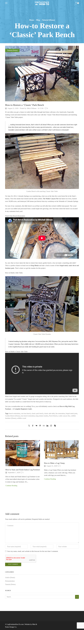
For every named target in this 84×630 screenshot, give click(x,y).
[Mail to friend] (44, 426)
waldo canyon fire (64, 416)
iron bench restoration (28, 416)
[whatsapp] (51, 426)
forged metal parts (71, 413)
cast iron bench (26, 413)
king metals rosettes (42, 416)
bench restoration (14, 413)
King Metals (35, 265)
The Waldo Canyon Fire (50, 199)
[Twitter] (29, 426)
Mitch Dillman (31, 108)
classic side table (49, 413)
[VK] (36, 426)
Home (31, 20)
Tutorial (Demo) (48, 20)
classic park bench (37, 413)
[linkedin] (47, 426)
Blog (38, 20)
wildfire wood (21, 418)
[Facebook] (33, 426)
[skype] (54, 426)
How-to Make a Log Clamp (54, 463)
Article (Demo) (10, 577)
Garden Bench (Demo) (12, 416)
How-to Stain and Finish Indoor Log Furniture (22, 470)
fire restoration (60, 413)
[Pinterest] (40, 426)
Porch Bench (53, 416)
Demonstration (10, 581)
